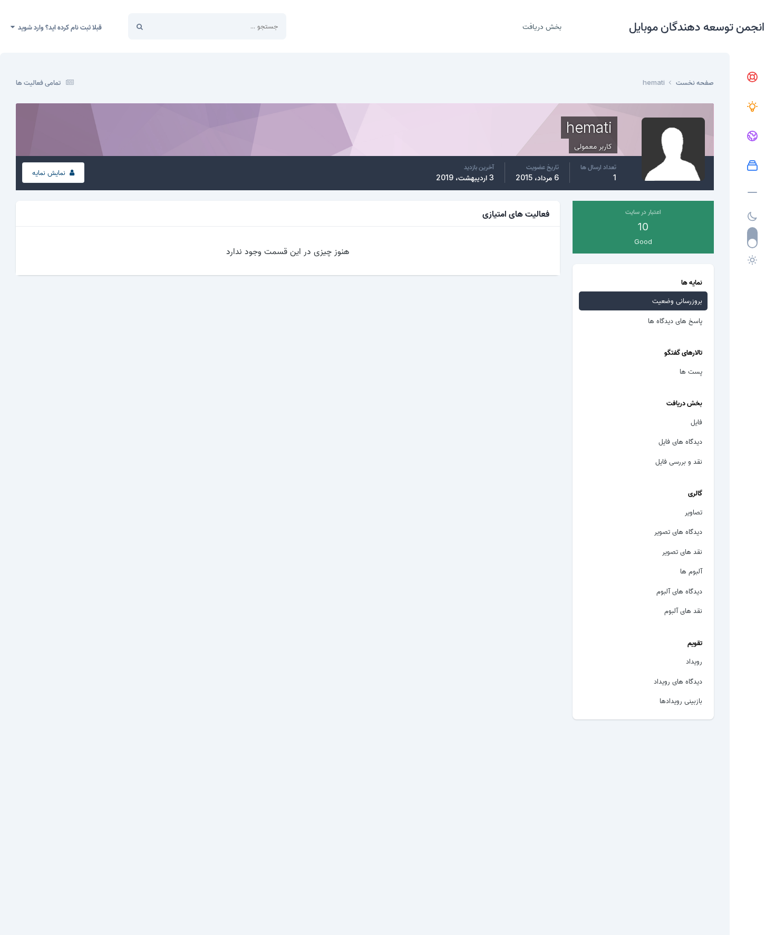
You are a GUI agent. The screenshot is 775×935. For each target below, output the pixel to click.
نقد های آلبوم (683, 610)
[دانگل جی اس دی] (752, 136)
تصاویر (693, 512)
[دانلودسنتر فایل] (752, 166)
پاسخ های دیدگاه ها (675, 320)
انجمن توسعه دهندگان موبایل (696, 26)
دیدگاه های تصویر (678, 531)
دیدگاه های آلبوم (679, 591)
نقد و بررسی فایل (678, 461)
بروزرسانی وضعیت (188, 26)
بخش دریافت (541, 26)
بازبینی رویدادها (681, 700)
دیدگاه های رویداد (678, 681)
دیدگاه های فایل (680, 441)
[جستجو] (139, 26)
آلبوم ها (691, 571)
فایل (696, 421)
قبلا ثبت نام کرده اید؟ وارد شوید (58, 27)
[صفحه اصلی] (752, 77)
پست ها (691, 371)
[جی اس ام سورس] (752, 107)
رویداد (694, 661)
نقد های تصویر (682, 551)
